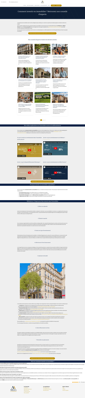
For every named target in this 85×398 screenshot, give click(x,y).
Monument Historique (28, 389)
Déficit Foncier (26, 390)
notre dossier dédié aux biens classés (37, 309)
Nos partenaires (44, 5)
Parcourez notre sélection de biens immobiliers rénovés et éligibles (29, 351)
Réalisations (37, 5)
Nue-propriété (26, 392)
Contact (64, 389)
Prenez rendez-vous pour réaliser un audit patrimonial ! (42, 181)
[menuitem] (25, 5)
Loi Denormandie (27, 391)
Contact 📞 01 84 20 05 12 (56, 5)
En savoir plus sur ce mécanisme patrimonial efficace (40, 319)
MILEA (25, 5)
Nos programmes (30, 5)
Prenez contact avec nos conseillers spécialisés (41, 353)
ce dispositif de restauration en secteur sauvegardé (46, 306)
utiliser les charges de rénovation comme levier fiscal (42, 311)
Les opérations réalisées (47, 389)
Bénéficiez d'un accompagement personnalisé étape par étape (42, 358)
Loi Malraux (26, 387)
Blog (49, 5)
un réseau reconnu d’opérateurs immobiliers (32, 321)
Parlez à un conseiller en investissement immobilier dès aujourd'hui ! (42, 33)
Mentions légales (65, 390)
